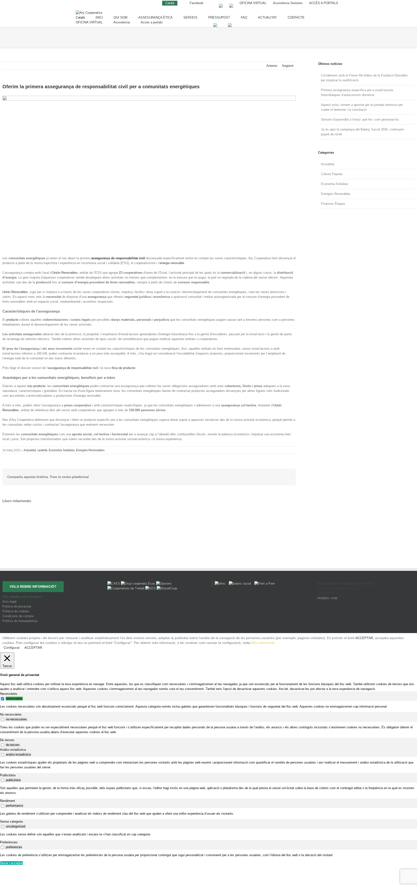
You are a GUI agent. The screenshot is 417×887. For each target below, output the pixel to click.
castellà (42, 450)
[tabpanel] (208, 706)
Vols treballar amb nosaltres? (22, 597)
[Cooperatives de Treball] (126, 588)
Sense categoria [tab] (11, 821)
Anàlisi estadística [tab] (13, 749)
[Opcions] (164, 583)
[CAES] (114, 583)
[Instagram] (365, 616)
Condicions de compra (18, 616)
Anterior (271, 66)
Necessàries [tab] (8, 694)
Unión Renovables (65, 272)
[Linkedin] (371, 616)
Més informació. (263, 643)
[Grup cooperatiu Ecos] (138, 583)
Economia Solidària (62, 450)
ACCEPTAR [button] (364, 638)
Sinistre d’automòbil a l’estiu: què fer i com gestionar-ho (360, 119)
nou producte (36, 386)
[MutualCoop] (167, 588)
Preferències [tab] (9, 842)
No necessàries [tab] (11, 714)
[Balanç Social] (239, 583)
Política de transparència (19, 621)
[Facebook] (352, 616)
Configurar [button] (12, 647)
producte (12, 319)
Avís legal (9, 601)
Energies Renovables (90, 450)
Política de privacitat (16, 606)
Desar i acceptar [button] (11, 863)
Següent (287, 66)
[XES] (151, 588)
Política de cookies (15, 611)
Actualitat (30, 450)
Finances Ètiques (333, 203)
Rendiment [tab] (7, 801)
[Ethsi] (219, 583)
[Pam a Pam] (263, 583)
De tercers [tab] (7, 740)
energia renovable (172, 263)
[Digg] (358, 616)
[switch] (2, 698)
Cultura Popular (331, 174)
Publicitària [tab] (7, 775)
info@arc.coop (327, 598)
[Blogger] (378, 616)
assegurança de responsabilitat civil (73, 368)
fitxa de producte (123, 368)
